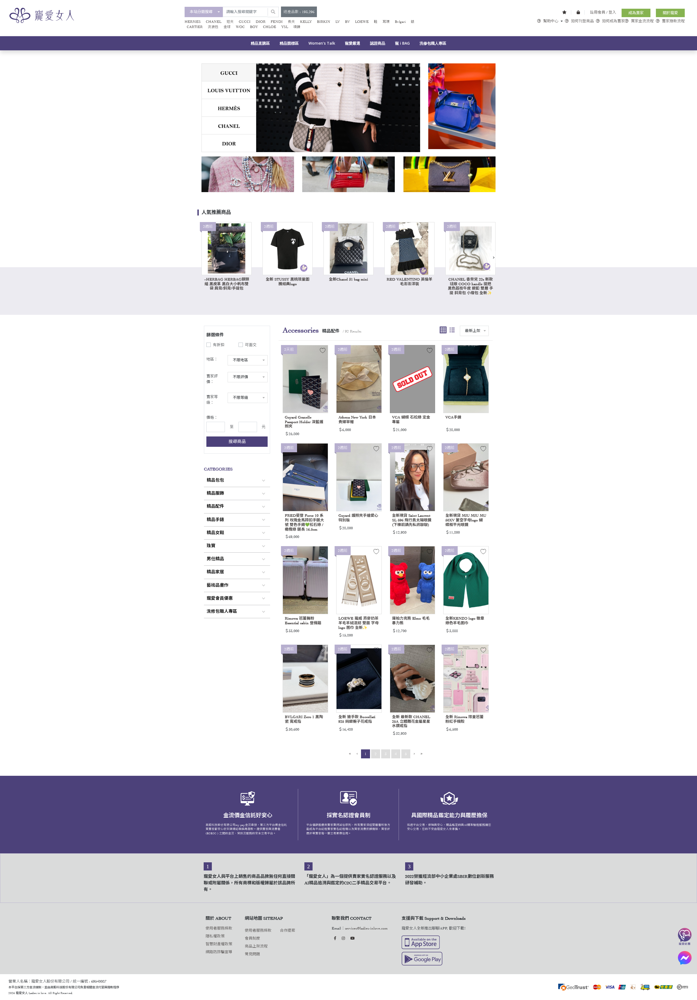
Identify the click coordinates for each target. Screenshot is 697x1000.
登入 (612, 12)
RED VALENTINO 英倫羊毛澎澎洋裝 (409, 281)
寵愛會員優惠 (220, 598)
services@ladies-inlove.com (366, 928)
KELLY (306, 22)
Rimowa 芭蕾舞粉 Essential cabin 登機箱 (303, 620)
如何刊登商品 (582, 21)
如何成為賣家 (613, 21)
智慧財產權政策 (219, 944)
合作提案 (287, 930)
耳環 (386, 22)
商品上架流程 (256, 946)
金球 (227, 27)
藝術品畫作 (217, 585)
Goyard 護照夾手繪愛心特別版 (358, 517)
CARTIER (195, 27)
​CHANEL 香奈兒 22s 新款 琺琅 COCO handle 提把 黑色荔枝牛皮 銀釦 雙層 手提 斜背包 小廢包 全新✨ (470, 286)
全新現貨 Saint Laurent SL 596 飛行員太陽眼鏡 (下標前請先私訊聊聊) (411, 520)
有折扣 (218, 345)
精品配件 (215, 506)
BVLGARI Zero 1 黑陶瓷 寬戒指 (304, 719)
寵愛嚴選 (352, 43)
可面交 (250, 345)
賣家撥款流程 (673, 21)
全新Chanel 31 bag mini (348, 279)
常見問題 (252, 954)
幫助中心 (550, 21)
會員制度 (252, 938)
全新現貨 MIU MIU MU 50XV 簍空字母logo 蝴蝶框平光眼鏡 (465, 520)
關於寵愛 (670, 13)
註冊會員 (597, 12)
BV (347, 22)
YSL (284, 27)
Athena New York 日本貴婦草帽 (357, 419)
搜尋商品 (237, 441)
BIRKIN (323, 22)
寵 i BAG (402, 43)
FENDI (277, 22)
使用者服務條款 (219, 928)
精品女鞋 (215, 532)
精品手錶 (215, 519)
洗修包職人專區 (433, 43)
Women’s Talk (321, 43)
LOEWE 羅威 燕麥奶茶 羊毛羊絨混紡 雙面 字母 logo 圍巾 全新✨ (358, 623)
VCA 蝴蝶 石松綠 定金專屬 (411, 419)
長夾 (291, 22)
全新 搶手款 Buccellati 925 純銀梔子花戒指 (356, 719)
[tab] (229, 72)
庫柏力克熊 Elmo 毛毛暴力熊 (411, 620)
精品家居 (215, 572)
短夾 (230, 22)
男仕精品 (215, 558)
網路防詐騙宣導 (219, 952)
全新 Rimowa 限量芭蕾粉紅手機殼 (464, 719)
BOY (254, 27)
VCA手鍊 (453, 417)
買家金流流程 (642, 21)
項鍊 (296, 27)
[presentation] (493, 257)
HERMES (193, 22)
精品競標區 (289, 43)
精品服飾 (215, 493)
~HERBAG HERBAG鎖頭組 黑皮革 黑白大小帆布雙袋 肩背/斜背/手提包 (226, 284)
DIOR (260, 22)
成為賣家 (636, 13)
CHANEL (213, 22)
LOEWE (362, 22)
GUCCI (244, 22)
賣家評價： (212, 379)
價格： (212, 417)
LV (337, 22)
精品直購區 (260, 43)
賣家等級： (212, 400)
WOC (240, 27)
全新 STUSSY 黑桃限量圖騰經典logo (287, 281)
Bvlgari (400, 22)
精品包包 (215, 480)
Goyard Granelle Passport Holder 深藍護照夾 (304, 422)
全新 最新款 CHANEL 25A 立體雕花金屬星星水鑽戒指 (411, 721)
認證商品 (377, 43)
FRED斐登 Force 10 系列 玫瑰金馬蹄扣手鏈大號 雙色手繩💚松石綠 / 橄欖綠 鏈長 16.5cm (304, 522)
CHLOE (269, 27)
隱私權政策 (215, 936)
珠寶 (211, 545)
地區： (212, 359)
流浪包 (213, 27)
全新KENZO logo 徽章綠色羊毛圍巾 (464, 620)
